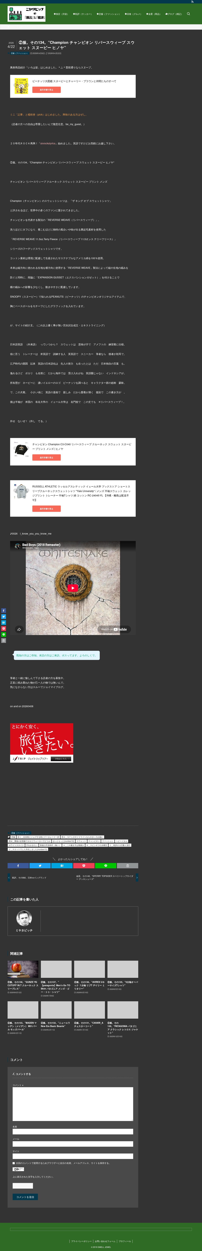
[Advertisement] (39, 796)
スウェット (81, 841)
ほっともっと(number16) (63, 841)
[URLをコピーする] (127, 865)
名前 (15, 1126)
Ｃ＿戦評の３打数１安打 (120, 845)
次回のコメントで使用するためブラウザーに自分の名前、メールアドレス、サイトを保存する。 (63, 1163)
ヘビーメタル (121, 841)
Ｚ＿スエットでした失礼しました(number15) (28, 849)
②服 (13, 837)
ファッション (107, 841)
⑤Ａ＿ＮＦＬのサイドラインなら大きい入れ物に (82, 837)
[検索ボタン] (188, 13)
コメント (18, 1085)
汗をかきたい (32, 845)
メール (16, 1138)
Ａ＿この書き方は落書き (73, 845)
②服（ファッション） (19, 53)
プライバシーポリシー (81, 1241)
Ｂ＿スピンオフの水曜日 (96, 845)
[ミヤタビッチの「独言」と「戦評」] (26, 14)
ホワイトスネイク (16, 845)
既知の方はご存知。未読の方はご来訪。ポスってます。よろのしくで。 (56, 655)
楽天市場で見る (46, 89)
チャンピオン (94, 841)
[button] (18, 865)
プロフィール (125, 1241)
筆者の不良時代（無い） (50, 845)
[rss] (192, 1)
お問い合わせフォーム (105, 1241)
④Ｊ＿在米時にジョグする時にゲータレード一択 (38, 837)
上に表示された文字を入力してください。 (34, 1176)
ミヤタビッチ (24, 930)
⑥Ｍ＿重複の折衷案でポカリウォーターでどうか (29, 841)
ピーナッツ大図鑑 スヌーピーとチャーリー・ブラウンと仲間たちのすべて (74, 81)
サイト (16, 1151)
